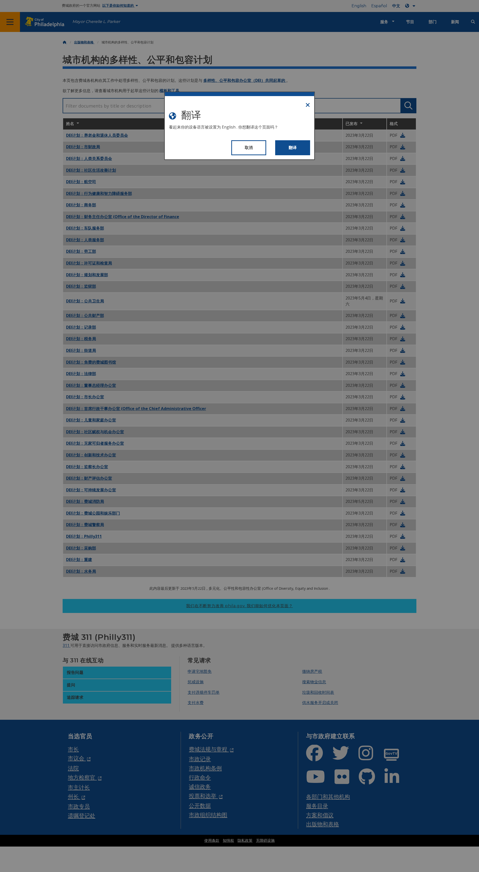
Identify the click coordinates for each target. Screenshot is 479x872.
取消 (249, 147)
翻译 (293, 147)
